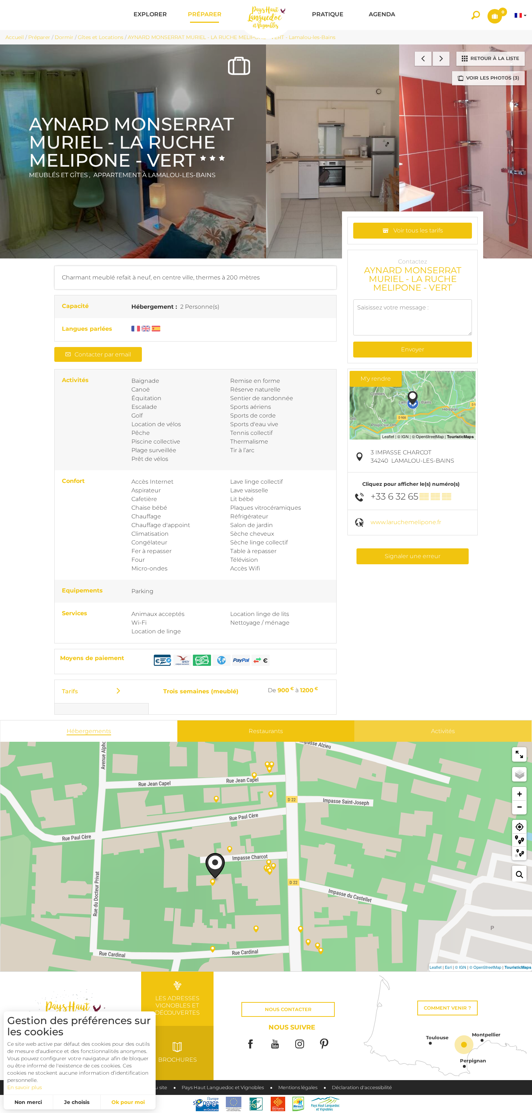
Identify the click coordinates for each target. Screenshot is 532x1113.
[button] (150, 15)
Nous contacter (288, 1009)
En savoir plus (24, 1087)
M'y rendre (375, 378)
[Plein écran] (519, 754)
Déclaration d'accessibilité (362, 1087)
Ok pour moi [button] (128, 1102)
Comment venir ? (447, 1008)
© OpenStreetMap (485, 967)
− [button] (519, 807)
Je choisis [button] (76, 1102)
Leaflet (436, 967)
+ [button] (519, 794)
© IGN (460, 967)
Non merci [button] (28, 1102)
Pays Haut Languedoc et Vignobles (223, 1087)
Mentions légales (297, 1087)
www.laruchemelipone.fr (406, 522)
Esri (448, 967)
